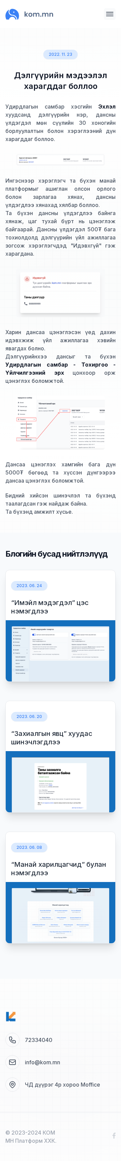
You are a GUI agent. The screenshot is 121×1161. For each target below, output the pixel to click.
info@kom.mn (42, 1062)
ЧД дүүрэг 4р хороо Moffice (62, 1084)
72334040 (38, 1040)
